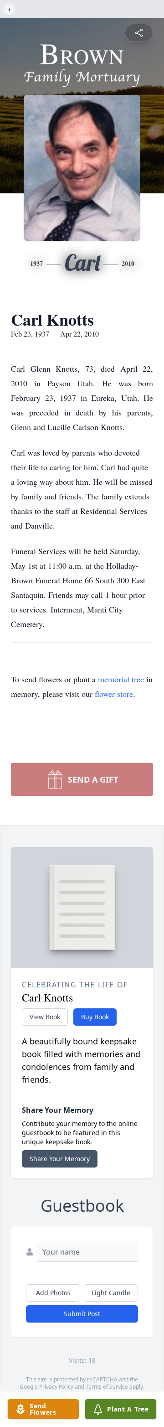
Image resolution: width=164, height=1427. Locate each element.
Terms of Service (107, 1387)
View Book (45, 1016)
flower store (114, 693)
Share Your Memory (60, 1158)
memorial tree (121, 679)
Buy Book (95, 1016)
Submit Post (82, 1313)
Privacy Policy (56, 1387)
